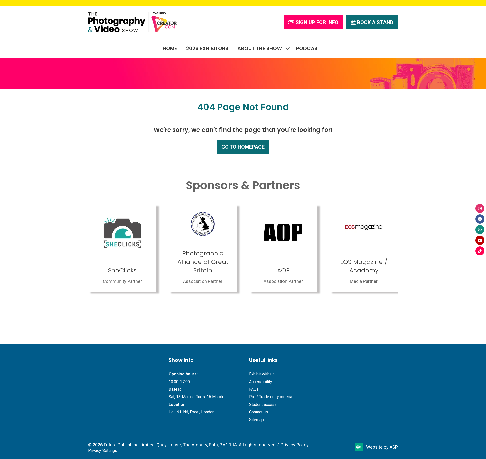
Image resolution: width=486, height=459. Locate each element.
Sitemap (256, 419)
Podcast (308, 48)
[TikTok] (479, 250)
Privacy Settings (102, 450)
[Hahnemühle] (364, 248)
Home (170, 48)
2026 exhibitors (207, 48)
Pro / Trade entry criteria (270, 396)
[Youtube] (479, 240)
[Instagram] (479, 208)
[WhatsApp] (479, 229)
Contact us (258, 412)
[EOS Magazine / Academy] (203, 248)
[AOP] (122, 248)
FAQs (254, 389)
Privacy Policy (295, 444)
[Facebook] (479, 219)
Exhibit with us (262, 374)
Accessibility (260, 381)
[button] (313, 22)
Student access (263, 404)
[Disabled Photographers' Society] (283, 248)
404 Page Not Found (243, 107)
